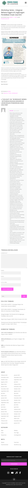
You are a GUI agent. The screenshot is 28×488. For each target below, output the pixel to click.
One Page (16, 432)
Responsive (3, 435)
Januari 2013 (17, 423)
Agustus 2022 (17, 402)
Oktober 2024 (4, 379)
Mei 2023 (16, 393)
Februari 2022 (17, 409)
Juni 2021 (3, 418)
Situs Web (4, 282)
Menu (25, 2)
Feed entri (16, 442)
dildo (11, 110)
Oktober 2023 (17, 389)
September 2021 (5, 416)
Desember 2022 (17, 398)
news (9, 91)
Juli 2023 (3, 393)
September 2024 (18, 379)
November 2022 (5, 400)
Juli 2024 (16, 382)
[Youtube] (12, 472)
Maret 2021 (16, 418)
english (6, 93)
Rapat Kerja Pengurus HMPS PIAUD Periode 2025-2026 (14, 319)
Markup (16, 430)
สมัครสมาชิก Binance (6, 339)
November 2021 (5, 414)
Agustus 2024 (4, 382)
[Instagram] (8, 472)
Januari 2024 (4, 386)
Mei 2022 (3, 407)
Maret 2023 (3, 395)
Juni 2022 (16, 404)
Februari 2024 (17, 384)
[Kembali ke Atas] (14, 479)
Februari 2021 (4, 420)
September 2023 (5, 391)
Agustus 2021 (17, 416)
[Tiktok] (16, 472)
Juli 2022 (3, 404)
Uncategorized (17, 435)
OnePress (8, 484)
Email (2, 276)
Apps (2, 430)
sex (2, 361)
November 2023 (5, 389)
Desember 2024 (5, 377)
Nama (2, 270)
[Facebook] (20, 472)
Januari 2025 (17, 375)
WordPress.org (17, 444)
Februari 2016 (4, 423)
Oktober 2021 (17, 414)
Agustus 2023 (17, 391)
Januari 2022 (4, 411)
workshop (15, 93)
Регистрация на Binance (7, 351)
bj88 (2, 345)
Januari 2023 (4, 398)
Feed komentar (4, 444)
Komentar (4, 253)
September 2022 (5, 402)
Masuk (2, 442)
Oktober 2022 (17, 400)
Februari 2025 (4, 375)
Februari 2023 (17, 395)
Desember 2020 (17, 420)
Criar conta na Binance (7, 332)
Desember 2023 (17, 386)
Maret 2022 (3, 409)
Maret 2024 (3, 384)
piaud (9, 93)
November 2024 (18, 377)
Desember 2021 (17, 411)
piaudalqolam (5, 18)
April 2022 (16, 407)
